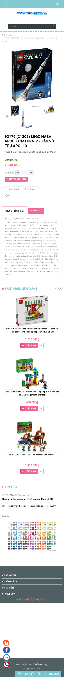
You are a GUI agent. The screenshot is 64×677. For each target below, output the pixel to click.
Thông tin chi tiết (14, 211)
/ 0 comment (25, 495)
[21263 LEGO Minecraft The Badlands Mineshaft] (32, 436)
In (9, 195)
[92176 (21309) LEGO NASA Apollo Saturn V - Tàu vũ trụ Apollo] (15, 110)
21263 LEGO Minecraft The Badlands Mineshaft (32, 455)
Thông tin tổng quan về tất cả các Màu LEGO (27, 499)
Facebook (14, 189)
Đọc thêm (5, 516)
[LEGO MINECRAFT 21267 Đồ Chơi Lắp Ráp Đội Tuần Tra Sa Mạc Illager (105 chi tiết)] (32, 373)
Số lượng (9, 172)
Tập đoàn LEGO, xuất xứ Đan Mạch (36, 152)
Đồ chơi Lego (42, 664)
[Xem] (41, 345)
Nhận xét (36, 210)
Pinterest (31, 189)
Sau (7, 116)
